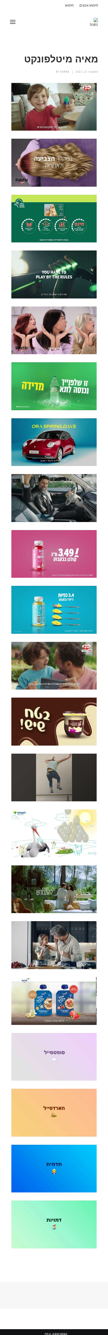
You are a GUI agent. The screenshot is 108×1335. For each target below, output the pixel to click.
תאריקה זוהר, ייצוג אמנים (16, 5)
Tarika (65, 72)
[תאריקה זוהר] (94, 22)
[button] (12, 22)
